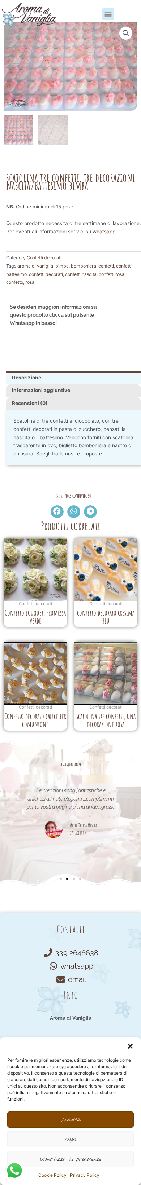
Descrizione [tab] (26, 377)
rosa (29, 282)
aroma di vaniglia (35, 266)
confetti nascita (81, 274)
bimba (62, 266)
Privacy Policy (84, 1175)
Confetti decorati (44, 257)
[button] (130, 1046)
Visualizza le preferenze (70, 1159)
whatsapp (104, 231)
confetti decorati (46, 274)
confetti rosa (111, 274)
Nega (71, 1139)
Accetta (70, 1119)
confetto (14, 282)
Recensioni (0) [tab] (30, 403)
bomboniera (83, 266)
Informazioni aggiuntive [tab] (41, 390)
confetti (106, 266)
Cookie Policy (52, 1175)
